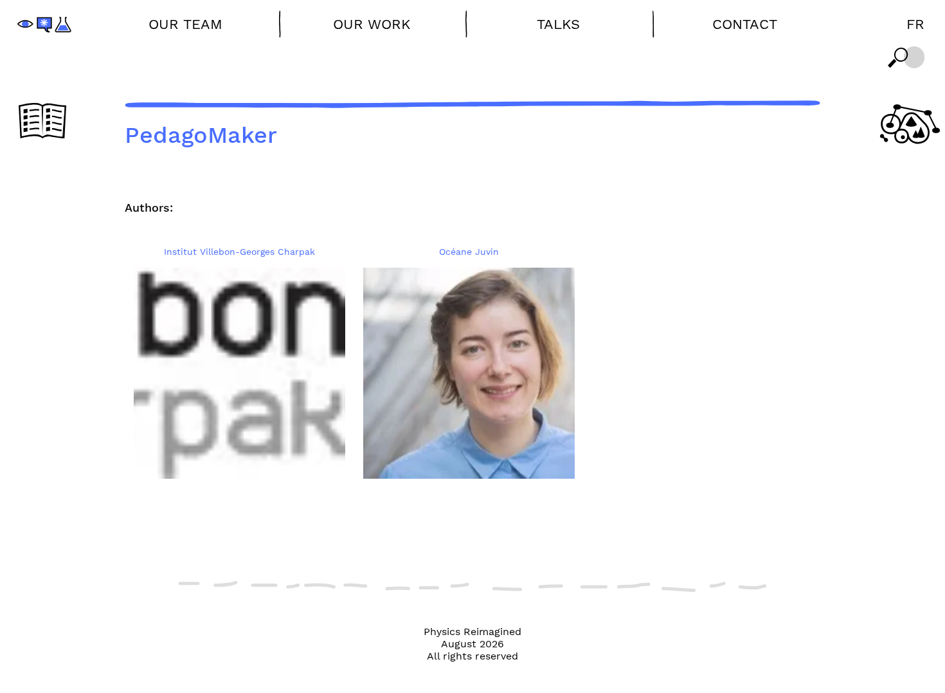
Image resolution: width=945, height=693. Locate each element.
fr (915, 24)
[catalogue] (42, 122)
